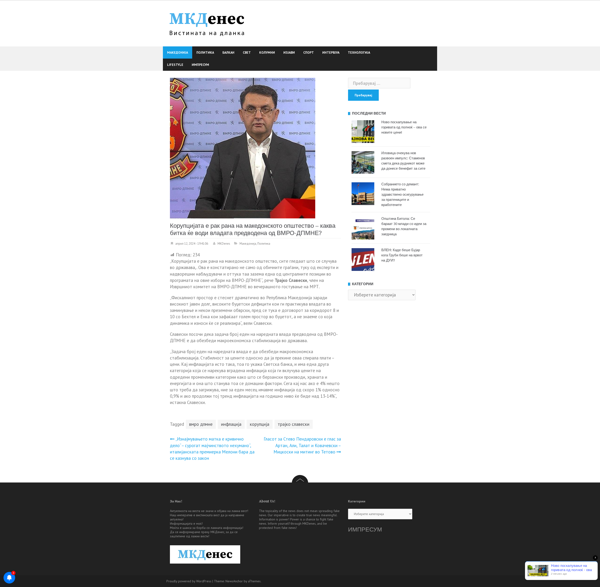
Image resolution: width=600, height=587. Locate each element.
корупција (259, 424)
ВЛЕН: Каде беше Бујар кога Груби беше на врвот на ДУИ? (402, 255)
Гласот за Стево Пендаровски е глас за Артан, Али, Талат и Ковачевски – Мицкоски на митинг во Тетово (302, 445)
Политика (205, 52)
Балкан (228, 52)
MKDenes (224, 244)
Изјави (289, 52)
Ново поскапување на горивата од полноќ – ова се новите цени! (404, 127)
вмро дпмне (201, 424)
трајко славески (293, 424)
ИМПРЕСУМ (365, 529)
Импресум (200, 65)
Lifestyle (175, 65)
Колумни (267, 52)
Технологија (359, 52)
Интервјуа (330, 52)
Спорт (308, 52)
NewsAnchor (234, 581)
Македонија (177, 52)
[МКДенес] (207, 23)
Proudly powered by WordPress (188, 581)
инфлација (231, 424)
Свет (247, 52)
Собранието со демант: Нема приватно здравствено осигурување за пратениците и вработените (402, 194)
